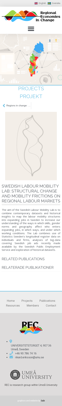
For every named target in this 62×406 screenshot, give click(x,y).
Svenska (56, 3)
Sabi (43, 401)
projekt (31, 96)
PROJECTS (31, 88)
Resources (13, 305)
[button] (31, 29)
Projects (27, 300)
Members (33, 305)
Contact (51, 305)
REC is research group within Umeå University (31, 385)
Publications (47, 300)
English (42, 3)
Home (11, 300)
